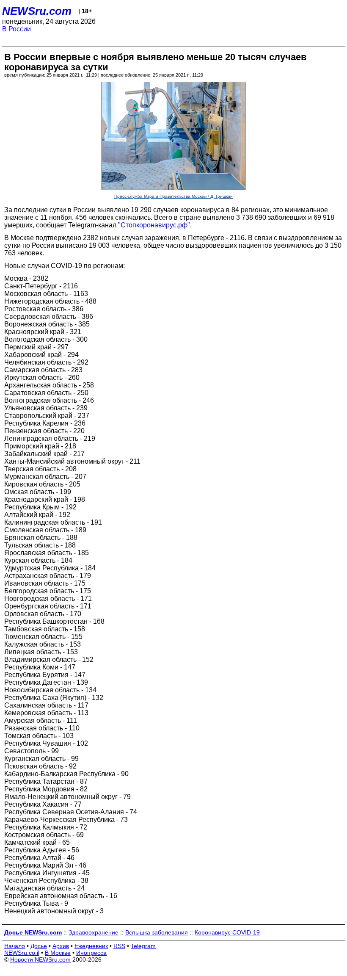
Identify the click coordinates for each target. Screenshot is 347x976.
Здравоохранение (93, 932)
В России (16, 29)
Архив (60, 946)
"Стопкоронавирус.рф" (154, 225)
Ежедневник (91, 946)
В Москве (58, 952)
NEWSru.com (37, 11)
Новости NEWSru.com (40, 959)
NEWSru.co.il (21, 952)
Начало (14, 946)
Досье (38, 946)
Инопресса (91, 952)
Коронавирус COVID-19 (227, 932)
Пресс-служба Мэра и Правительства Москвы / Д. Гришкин (173, 196)
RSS (119, 946)
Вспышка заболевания (156, 932)
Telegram (143, 946)
